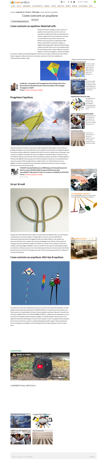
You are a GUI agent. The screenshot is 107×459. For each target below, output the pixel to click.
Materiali (74, 6)
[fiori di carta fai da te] (78, 70)
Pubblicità (92, 456)
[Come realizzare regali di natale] (20, 437)
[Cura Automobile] (84, 179)
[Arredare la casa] (84, 248)
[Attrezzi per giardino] (84, 203)
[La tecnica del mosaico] (20, 420)
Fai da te (19, 6)
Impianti (68, 6)
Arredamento (27, 6)
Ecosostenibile (83, 6)
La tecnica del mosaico (18, 414)
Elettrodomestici (37, 6)
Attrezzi (53, 6)
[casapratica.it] (20, 2)
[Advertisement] (28, 10)
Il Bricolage (35, 12)
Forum (63, 2)
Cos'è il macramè (38, 431)
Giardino (46, 6)
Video (90, 6)
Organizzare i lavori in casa (42, 414)
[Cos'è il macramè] (42, 437)
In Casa (13, 6)
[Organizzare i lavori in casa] (42, 420)
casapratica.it (20, 12)
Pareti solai (60, 6)
